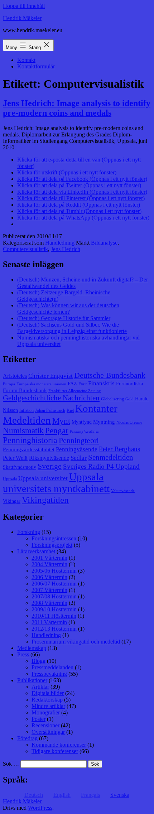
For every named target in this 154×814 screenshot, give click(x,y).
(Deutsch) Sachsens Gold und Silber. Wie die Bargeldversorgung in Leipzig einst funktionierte (72, 328)
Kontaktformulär (36, 66)
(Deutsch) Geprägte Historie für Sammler (63, 318)
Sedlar (79, 457)
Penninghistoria (30, 440)
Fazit (82, 383)
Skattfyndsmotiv (19, 467)
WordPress (40, 808)
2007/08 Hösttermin (54, 596)
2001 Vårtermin (49, 558)
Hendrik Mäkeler (22, 18)
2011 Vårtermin (49, 622)
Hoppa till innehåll (24, 6)
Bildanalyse (104, 243)
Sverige (50, 466)
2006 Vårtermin (49, 577)
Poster (38, 719)
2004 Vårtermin (49, 564)
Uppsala (10, 478)
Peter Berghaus (119, 449)
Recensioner (45, 725)
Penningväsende (76, 449)
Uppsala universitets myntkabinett (56, 482)
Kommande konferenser (59, 745)
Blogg (38, 661)
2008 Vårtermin (49, 603)
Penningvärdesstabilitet (28, 449)
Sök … (11, 764)
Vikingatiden (45, 500)
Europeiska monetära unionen (41, 384)
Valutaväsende (123, 491)
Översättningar (48, 732)
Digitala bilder (48, 693)
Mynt (61, 420)
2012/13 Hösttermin (54, 629)
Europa (9, 384)
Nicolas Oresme (129, 422)
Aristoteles (15, 376)
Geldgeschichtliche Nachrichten (51, 398)
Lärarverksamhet (36, 551)
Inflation (26, 410)
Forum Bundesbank (25, 390)
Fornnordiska (129, 383)
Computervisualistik (25, 249)
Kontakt (26, 60)
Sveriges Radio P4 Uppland (101, 466)
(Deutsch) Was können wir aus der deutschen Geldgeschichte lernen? (68, 308)
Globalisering (112, 398)
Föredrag (27, 738)
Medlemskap (31, 648)
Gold (129, 399)
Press (23, 654)
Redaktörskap (47, 700)
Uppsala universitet (43, 478)
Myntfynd (82, 422)
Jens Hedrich (65, 249)
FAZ (72, 383)
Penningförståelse (84, 432)
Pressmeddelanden (52, 667)
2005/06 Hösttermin (54, 571)
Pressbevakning (49, 674)
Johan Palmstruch (50, 410)
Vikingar (11, 501)
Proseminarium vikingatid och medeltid (76, 642)
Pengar (56, 430)
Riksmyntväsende (49, 458)
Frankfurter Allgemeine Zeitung (74, 391)
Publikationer (32, 680)
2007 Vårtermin (49, 590)
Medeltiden (27, 420)
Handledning (59, 243)
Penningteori (79, 440)
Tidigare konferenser (55, 751)
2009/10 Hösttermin (54, 609)
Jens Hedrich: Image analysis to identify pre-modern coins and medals (76, 107)
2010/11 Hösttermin (54, 616)
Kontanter (96, 408)
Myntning (104, 422)
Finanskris (101, 383)
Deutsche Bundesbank (109, 375)
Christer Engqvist (50, 375)
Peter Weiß (15, 458)
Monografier (46, 712)
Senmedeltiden (110, 457)
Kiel (70, 410)
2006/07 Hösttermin (54, 584)
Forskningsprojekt (52, 545)
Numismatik (23, 430)
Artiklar (40, 687)
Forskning (28, 532)
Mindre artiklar (48, 706)
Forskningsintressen (54, 538)
